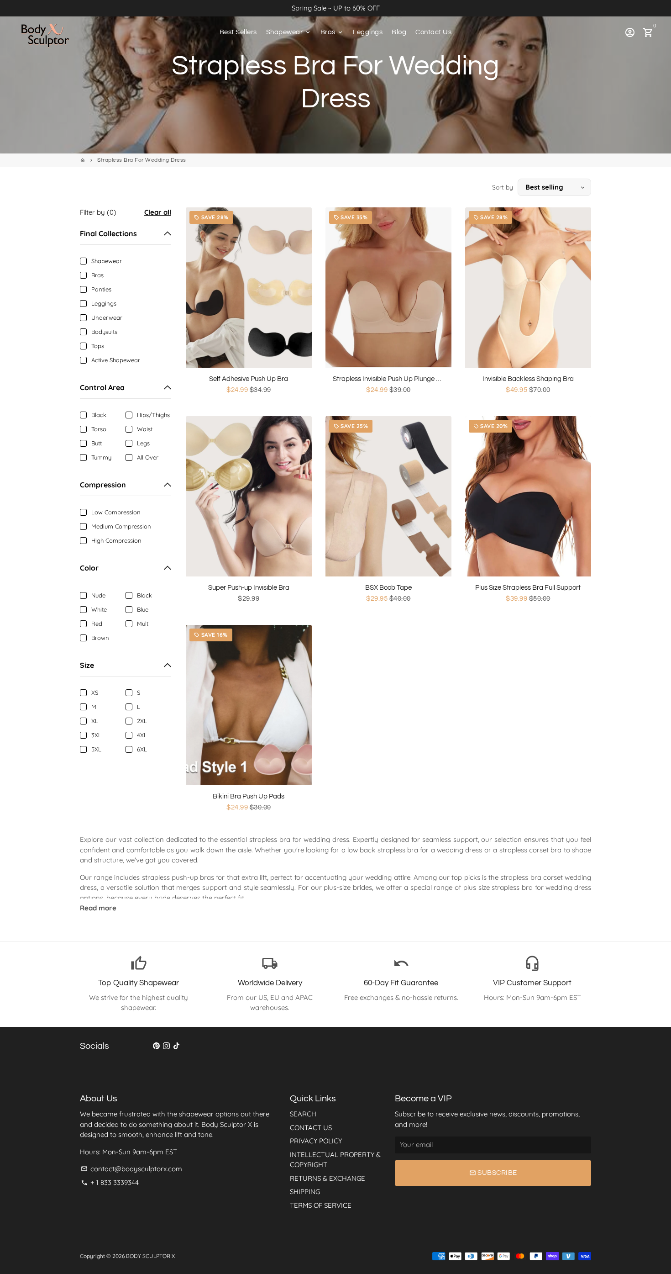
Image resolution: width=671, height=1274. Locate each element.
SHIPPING (305, 1191)
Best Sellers (238, 32)
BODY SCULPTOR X (150, 1256)
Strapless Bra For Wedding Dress (141, 160)
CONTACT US (311, 1127)
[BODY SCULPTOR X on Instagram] (166, 1045)
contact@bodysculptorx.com (131, 1168)
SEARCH (303, 1114)
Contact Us (433, 32)
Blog (399, 32)
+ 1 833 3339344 (110, 1182)
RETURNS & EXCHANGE (327, 1178)
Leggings (368, 32)
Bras (332, 32)
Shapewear (288, 32)
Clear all (157, 212)
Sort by (502, 187)
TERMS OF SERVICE (320, 1205)
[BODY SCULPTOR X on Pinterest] (156, 1045)
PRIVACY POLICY (316, 1141)
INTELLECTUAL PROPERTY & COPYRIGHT (335, 1159)
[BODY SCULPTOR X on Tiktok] (176, 1045)
